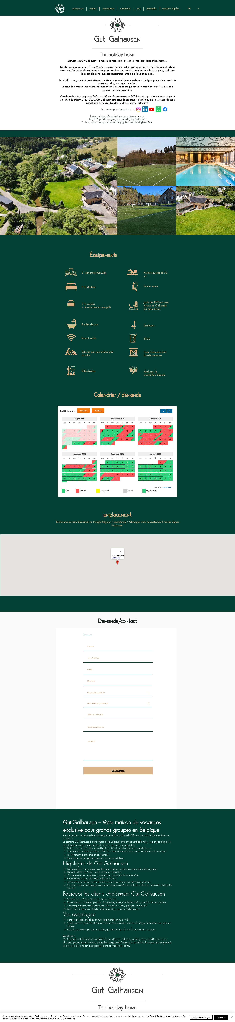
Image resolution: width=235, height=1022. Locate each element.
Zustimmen (221, 1017)
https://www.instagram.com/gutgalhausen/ (123, 115)
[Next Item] (230, 186)
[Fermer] (231, 1017)
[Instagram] (138, 109)
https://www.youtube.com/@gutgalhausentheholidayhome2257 (121, 122)
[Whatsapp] (158, 109)
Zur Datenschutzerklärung (64, 1018)
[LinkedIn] (145, 109)
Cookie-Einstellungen (201, 1017)
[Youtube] (152, 109)
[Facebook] (165, 109)
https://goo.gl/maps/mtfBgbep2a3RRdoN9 (125, 119)
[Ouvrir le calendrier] (149, 693)
